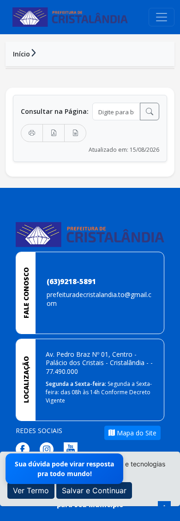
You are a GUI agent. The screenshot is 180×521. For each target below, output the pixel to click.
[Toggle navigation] (161, 17)
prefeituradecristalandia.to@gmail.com (99, 299)
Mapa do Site (135, 432)
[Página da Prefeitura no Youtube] (73, 448)
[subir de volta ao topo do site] (164, 507)
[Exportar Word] (75, 133)
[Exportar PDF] (53, 133)
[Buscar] (149, 111)
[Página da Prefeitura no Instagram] (49, 448)
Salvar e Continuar (94, 490)
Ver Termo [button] (31, 490)
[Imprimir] (32, 133)
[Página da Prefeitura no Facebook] (25, 448)
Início (21, 54)
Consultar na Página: (55, 111)
